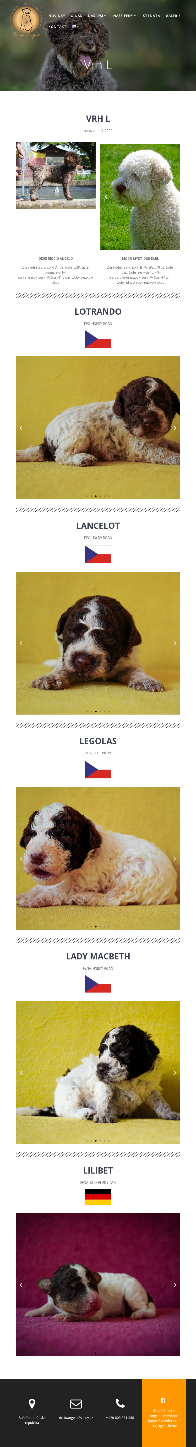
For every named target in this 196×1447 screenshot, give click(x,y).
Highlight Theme (164, 1425)
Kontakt (58, 26)
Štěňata (151, 15)
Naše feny (123, 15)
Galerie (173, 15)
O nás (76, 15)
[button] (136, 248)
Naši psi (95, 15)
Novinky (57, 15)
